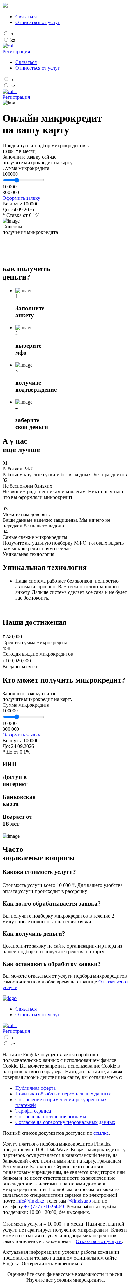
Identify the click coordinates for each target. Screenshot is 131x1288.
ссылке (101, 1133)
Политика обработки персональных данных (63, 1093)
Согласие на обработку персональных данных (65, 1122)
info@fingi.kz (30, 1200)
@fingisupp (79, 1200)
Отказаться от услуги (99, 1241)
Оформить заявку (21, 198)
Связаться (26, 16)
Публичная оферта (35, 1088)
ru (12, 33)
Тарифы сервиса (33, 1111)
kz (12, 40)
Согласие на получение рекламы (50, 1116)
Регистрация (16, 51)
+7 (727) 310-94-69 (44, 1206)
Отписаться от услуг (37, 22)
